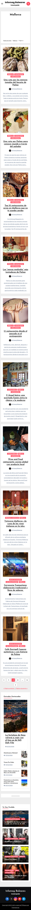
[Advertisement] (15, 27)
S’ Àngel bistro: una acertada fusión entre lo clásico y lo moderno (15, 397)
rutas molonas (15, 76)
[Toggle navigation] (2, 4)
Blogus (24, 905)
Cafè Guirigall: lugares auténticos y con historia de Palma (15, 651)
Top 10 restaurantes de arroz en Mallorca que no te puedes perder (15, 208)
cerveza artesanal (12, 582)
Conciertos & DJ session (12, 819)
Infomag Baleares (15, 2)
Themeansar (15, 907)
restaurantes (19, 74)
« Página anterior (8, 688)
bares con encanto (15, 579)
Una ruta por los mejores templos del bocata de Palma (15, 82)
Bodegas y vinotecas (12, 517)
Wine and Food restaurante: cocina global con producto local (15, 461)
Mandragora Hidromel (11, 753)
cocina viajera (12, 389)
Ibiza (23, 819)
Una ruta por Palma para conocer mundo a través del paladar (15, 144)
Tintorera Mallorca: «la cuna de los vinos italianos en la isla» (15, 523)
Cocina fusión (9, 870)
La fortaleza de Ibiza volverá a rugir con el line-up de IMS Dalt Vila (15, 823)
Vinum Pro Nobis (9, 762)
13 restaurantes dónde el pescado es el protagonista (15, 333)
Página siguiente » (22, 688)
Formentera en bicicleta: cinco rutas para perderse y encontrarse (11, 781)
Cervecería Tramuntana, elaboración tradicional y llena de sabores (15, 587)
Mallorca (10, 74)
